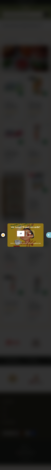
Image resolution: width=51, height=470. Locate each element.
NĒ (30, 233)
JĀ (21, 233)
